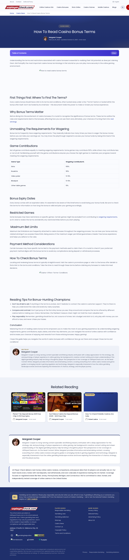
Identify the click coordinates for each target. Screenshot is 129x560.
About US (91, 520)
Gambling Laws (60, 514)
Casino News (20, 13)
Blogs (114, 7)
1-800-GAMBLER (32, 499)
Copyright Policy (60, 530)
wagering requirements (108, 217)
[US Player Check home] (20, 7)
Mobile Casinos (103, 7)
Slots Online (76, 7)
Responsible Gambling (62, 510)
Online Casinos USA (46, 7)
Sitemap (58, 520)
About (12, 2)
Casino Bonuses (63, 7)
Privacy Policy (93, 510)
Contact (18, 2)
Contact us (59, 527)
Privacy (85, 552)
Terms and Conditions (63, 533)
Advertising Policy (94, 517)
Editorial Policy (28, 2)
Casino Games (89, 7)
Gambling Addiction (62, 517)
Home (12, 13)
